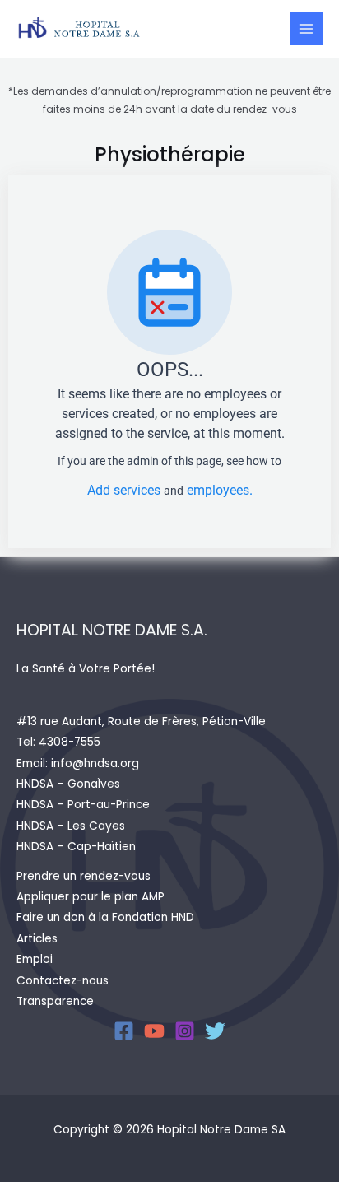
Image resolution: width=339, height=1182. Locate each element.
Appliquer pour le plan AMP (90, 897)
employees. (220, 490)
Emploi (34, 959)
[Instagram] (184, 1031)
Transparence (55, 1001)
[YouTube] (154, 1031)
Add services (125, 490)
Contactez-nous (62, 981)
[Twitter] (215, 1031)
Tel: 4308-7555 (58, 742)
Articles (37, 939)
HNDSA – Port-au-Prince (83, 804)
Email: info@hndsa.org (77, 763)
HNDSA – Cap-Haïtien (76, 846)
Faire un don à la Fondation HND (105, 917)
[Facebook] (124, 1031)
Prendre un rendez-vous (83, 876)
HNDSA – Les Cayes (70, 826)
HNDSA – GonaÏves (68, 784)
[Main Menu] (306, 28)
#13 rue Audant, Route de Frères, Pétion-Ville (141, 721)
